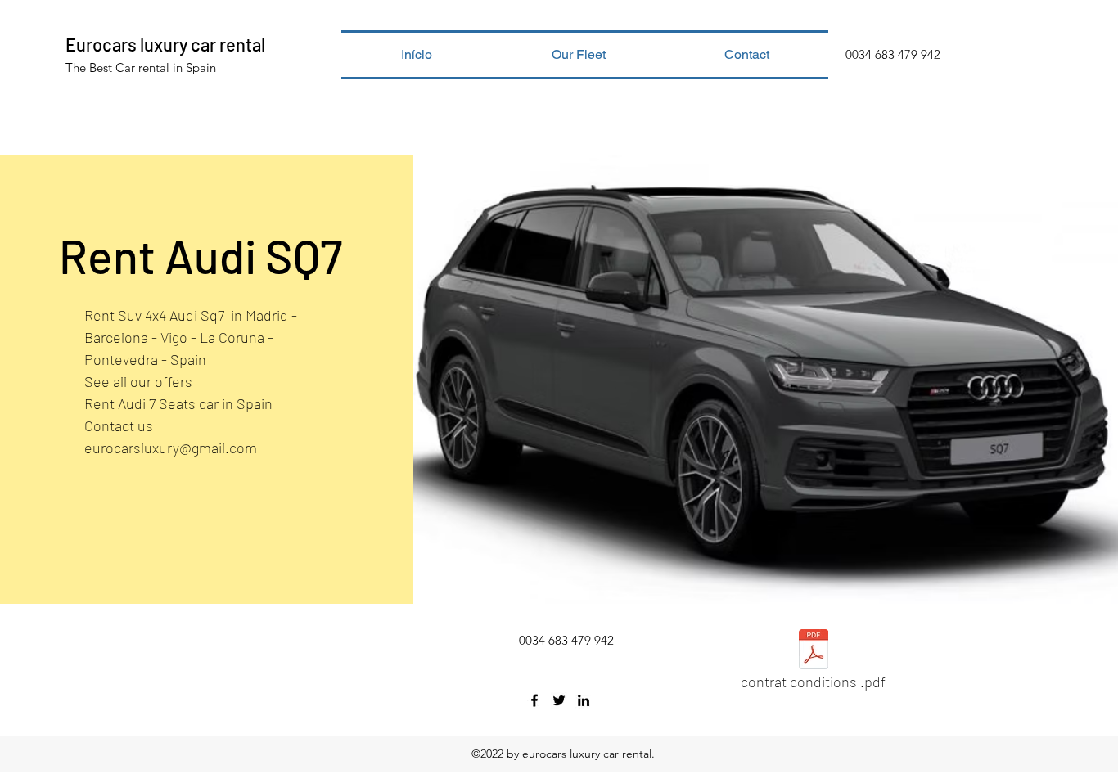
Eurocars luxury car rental (165, 44)
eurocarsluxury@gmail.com (170, 448)
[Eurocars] (534, 700)
